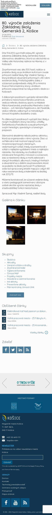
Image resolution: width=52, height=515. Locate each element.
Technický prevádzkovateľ (13, 484)
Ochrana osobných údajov (14, 488)
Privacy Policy (39, 466)
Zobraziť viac (15, 295)
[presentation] (4, 383)
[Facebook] (6, 350)
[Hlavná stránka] (3, 45)
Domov (5, 478)
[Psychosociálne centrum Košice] (14, 408)
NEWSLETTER (8, 445)
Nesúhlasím (31, 5)
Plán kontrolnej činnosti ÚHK (20, 287)
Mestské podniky (26, 398)
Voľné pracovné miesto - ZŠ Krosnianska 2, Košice (27, 325)
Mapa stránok (8, 494)
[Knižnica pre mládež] (38, 408)
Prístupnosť (7, 491)
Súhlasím (45, 5)
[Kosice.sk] (11, 14)
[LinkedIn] (20, 350)
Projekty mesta (14, 276)
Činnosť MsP (13, 273)
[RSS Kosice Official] (25, 502)
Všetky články (37, 332)
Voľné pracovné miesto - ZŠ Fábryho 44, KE (27, 318)
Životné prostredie (16, 268)
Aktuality (11, 262)
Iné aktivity (12, 281)
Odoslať (7, 462)
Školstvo (11, 259)
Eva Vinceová (18, 36)
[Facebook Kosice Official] (6, 502)
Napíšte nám (12, 440)
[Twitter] (13, 350)
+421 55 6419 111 (13, 437)
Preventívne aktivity (16, 284)
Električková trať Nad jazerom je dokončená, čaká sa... (27, 311)
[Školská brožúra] (26, 383)
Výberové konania (16, 270)
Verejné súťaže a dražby (19, 265)
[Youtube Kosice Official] (15, 502)
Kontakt (5, 481)
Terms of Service (10, 469)
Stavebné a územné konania (21, 279)
